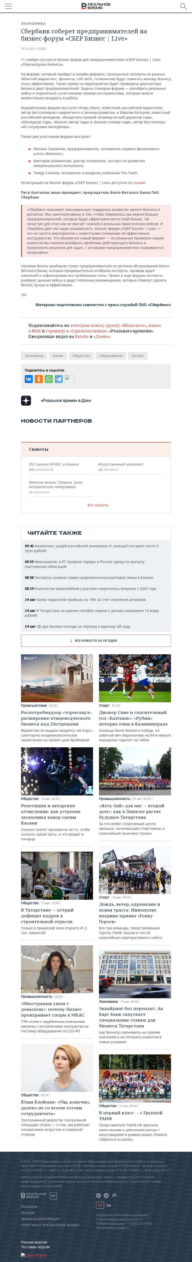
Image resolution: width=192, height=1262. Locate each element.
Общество (81, 355)
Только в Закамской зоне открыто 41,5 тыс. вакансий (54, 921)
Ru (100, 1205)
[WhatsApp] (49, 379)
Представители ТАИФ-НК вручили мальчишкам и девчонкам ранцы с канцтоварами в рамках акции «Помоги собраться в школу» (133, 1126)
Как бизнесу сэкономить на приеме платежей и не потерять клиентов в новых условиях (131, 1025)
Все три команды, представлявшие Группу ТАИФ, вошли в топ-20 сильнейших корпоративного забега (130, 920)
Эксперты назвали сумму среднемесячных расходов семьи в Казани (89, 577)
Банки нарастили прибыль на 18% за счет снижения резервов (85, 599)
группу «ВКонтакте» (125, 325)
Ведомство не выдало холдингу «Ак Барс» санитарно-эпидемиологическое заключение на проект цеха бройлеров (56, 725)
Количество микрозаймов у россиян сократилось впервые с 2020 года (90, 588)
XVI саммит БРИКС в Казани (54, 467)
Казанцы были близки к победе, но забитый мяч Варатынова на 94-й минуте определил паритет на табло (135, 725)
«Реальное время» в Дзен (66, 400)
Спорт (104, 705)
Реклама (28, 1213)
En (109, 1205)
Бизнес (138, 355)
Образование (110, 355)
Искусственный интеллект (121, 467)
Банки (58, 355)
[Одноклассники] (39, 379)
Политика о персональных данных (50, 1225)
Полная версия (34, 1242)
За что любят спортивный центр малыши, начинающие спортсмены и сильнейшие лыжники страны (132, 819)
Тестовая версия (35, 1246)
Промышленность (36, 997)
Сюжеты (38, 449)
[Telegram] (59, 379)
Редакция (29, 1207)
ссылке (139, 182)
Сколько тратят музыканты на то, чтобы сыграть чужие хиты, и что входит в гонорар (55, 822)
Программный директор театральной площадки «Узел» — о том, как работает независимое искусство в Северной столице (55, 1118)
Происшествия (34, 705)
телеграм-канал (86, 325)
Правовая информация (40, 1219)
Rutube (82, 336)
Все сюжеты (98, 505)
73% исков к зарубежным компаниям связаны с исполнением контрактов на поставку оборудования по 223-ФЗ (54, 1017)
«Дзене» (102, 336)
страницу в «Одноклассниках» (77, 331)
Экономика (33, 23)
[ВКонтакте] (29, 379)
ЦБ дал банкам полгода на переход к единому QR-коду (77, 626)
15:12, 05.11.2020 (33, 49)
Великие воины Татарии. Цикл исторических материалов (55, 487)
